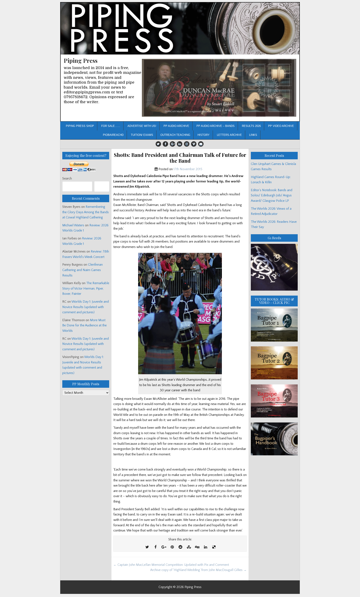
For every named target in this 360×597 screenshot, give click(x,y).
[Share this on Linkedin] (205, 547)
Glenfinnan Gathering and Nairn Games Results (82, 270)
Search (67, 178)
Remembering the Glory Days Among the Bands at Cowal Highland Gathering (85, 212)
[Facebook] (165, 144)
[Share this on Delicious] (213, 547)
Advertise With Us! (142, 126)
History (204, 134)
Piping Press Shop (80, 126)
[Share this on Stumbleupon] (188, 547)
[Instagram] (186, 144)
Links (253, 134)
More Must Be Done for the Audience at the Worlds (84, 325)
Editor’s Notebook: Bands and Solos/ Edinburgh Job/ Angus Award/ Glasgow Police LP (271, 195)
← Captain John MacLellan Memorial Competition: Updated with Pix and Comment (171, 565)
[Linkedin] (179, 144)
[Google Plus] (172, 144)
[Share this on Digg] (197, 547)
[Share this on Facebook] (155, 547)
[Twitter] (158, 144)
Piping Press (81, 60)
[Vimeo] (193, 144)
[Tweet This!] (147, 547)
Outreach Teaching (175, 134)
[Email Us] (201, 144)
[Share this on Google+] (163, 547)
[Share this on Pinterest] (172, 547)
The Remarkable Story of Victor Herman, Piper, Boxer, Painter (85, 288)
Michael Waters (73, 225)
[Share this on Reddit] (180, 547)
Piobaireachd (113, 134)
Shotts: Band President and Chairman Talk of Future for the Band (180, 158)
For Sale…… (110, 126)
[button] (219, 88)
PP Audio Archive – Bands (215, 126)
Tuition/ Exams (142, 134)
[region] (219, 88)
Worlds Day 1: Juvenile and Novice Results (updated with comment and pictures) (85, 307)
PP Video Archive (281, 126)
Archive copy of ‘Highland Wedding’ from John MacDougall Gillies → (198, 570)
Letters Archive (229, 134)
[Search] (101, 186)
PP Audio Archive (176, 126)
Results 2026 (251, 126)
